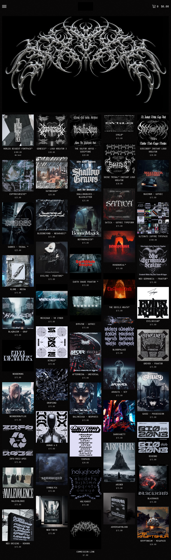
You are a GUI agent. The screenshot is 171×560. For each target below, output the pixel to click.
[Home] (85, 6)
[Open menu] (4, 6)
